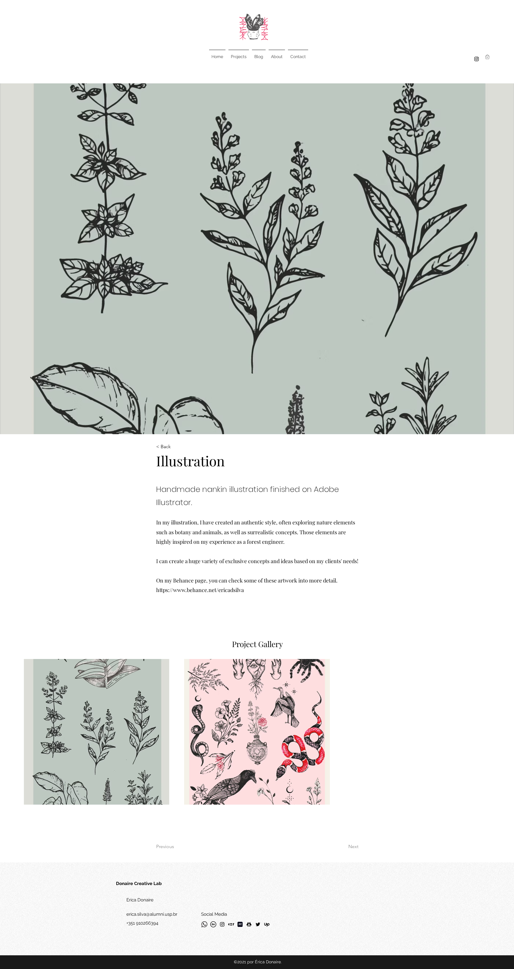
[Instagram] (476, 59)
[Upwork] (267, 924)
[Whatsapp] (204, 924)
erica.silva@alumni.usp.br (151, 914)
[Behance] (213, 924)
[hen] (231, 924)
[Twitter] (258, 924)
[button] (487, 56)
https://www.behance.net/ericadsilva (200, 589)
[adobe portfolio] (240, 924)
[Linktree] (249, 924)
